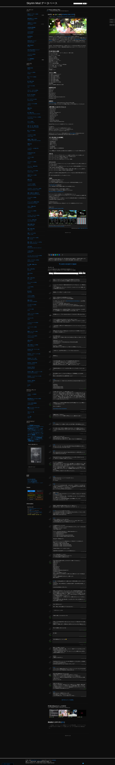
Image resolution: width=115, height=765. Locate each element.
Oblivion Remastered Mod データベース (36, 511)
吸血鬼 (38, 436)
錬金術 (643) (30, 68)
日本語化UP (85, 228)
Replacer (31, 429)
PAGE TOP (112, 24)
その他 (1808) (30, 252)
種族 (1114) (32, 301)
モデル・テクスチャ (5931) (33, 260)
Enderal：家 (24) (31, 368)
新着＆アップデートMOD (33, 15)
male (36, 430)
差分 (82, 228)
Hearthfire (38, 426)
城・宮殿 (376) (34, 113)
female (34, 430)
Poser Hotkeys (68, 36)
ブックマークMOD (31, 55)
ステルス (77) (30, 319)
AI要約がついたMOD (32, 23)
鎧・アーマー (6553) (32, 77)
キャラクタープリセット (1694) (34, 118)
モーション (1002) (31, 73)
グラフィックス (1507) (32, 336)
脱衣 (60, 16)
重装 (33, 440)
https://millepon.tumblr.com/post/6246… (60, 408)
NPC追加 (37, 427)
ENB (33, 426)
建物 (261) (30, 109)
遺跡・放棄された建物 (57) (34, 193)
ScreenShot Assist (52, 102)
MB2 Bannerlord (39, 499)
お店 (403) (34, 247)
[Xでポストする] (49, 255)
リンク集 (29, 417)
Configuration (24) (31, 153)
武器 (34, 439)
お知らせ (41, 512)
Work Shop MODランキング (33, 50)
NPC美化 (33, 427)
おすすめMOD (30, 32)
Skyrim (31, 491)
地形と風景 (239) (31, 225)
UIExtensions (64, 16)
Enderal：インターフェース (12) (34, 377)
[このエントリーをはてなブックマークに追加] (83, 763)
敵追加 (35, 438)
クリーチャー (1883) (32, 162)
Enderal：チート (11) (32, 359)
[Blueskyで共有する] (51, 255)
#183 (54, 476)
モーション (55, 16)
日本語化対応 (73, 16)
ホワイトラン (38, 434)
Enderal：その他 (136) (32, 363)
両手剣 (29, 436)
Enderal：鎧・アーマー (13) (33, 350)
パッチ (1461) (30, 287)
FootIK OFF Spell (53, 185)
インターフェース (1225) (33, 323)
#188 (54, 444)
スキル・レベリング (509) (33, 314)
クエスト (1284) (31, 296)
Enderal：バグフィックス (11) (34, 354)
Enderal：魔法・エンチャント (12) (35, 372)
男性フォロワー (41, 439)
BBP (28, 425)
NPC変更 (30, 427)
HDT (35, 426)
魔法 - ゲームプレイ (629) (33, 238)
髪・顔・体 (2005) (31, 95)
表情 (58, 16)
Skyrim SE (39, 491)
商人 (40, 436)
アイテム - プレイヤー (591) (33, 216)
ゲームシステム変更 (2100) (33, 202)
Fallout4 (39, 495)
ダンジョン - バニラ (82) (33, 171)
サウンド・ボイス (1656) (33, 91)
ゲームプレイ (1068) (32, 198)
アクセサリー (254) (32, 135)
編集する (79, 228)
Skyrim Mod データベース (42, 3)
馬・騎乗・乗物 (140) (32, 265)
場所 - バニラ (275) (32, 234)
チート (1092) (31, 122)
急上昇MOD (30, 37)
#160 (54, 691)
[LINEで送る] (57, 255)
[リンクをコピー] (62, 255)
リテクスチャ (33, 435)
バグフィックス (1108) (32, 104)
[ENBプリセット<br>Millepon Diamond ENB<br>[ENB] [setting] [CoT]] (72, 713)
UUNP (31, 430)
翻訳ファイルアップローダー (34, 408)
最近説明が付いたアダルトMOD (34, 399)
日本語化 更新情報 (31, 28)
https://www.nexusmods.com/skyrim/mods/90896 (56, 226)
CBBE (31, 425)
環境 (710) (30, 180)
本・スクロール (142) (32, 100)
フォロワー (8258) (32, 185)
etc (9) (29, 385)
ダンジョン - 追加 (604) (32, 167)
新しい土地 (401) (31, 269)
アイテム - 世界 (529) (32, 220)
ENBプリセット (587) (32, 176)
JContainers (68, 16)
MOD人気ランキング (32, 41)
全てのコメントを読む (68, 700)
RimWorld (39, 497)
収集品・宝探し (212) (34, 140)
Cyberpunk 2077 (31, 495)
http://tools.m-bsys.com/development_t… (57, 191)
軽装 (29, 441)
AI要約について (31, 509)
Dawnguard (37, 425)
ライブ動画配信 (31, 59)
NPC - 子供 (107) (31, 278)
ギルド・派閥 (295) (32, 207)
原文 (62, 722)
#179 (57, 493)
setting (39, 430)
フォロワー (36, 433)
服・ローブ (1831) (31, 131)
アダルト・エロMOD (32, 395)
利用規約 (54, 760)
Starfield (31, 499)
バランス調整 (30, 433)
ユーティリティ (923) (32, 327)
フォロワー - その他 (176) (33, 149)
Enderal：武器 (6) (31, 381)
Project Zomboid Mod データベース (35, 508)
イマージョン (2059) (32, 211)
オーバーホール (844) (32, 283)
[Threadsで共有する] (53, 255)
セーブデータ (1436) (32, 305)
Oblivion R (31, 493)
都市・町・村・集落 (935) (33, 126)
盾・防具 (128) (31, 82)
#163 (54, 667)
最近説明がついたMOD (32, 19)
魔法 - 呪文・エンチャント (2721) (35, 243)
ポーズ (52, 16)
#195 (54, 379)
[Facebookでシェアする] (59, 255)
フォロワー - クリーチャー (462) (34, 189)
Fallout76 (31, 497)
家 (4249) (30, 292)
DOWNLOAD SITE (68, 14)
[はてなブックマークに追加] (55, 255)
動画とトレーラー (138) (33, 332)
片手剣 (36, 439)
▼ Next (111, 22)
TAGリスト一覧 (31, 412)
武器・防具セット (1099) (33, 345)
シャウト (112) (31, 310)
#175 (54, 581)
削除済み (32, 436)
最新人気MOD (30, 46)
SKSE (35, 428)
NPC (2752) (30, 274)
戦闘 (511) (30, 144)
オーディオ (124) (31, 86)
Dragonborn (30, 426)
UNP (41, 428)
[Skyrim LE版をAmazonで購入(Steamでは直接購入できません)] (36, 462)
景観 (31, 439)
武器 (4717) (30, 341)
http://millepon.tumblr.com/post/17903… (56, 208)
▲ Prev (111, 19)
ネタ (37, 431)
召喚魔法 (35, 436)
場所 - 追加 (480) (31, 229)
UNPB (29, 430)
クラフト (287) (31, 158)
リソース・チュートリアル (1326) (35, 256)
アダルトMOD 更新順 (32, 404)
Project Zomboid (39, 493)
